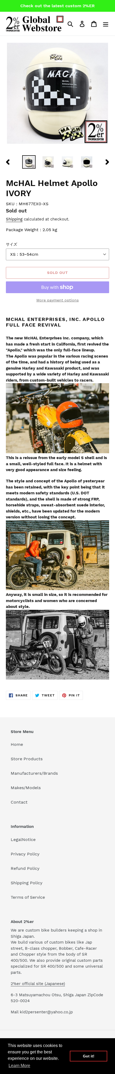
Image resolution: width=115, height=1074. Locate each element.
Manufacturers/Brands (34, 773)
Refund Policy (25, 868)
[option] (29, 162)
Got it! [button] (88, 1056)
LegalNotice (23, 839)
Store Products (27, 758)
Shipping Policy (27, 882)
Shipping (14, 219)
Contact (19, 802)
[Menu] (106, 24)
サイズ (11, 244)
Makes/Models (26, 787)
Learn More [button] (19, 1065)
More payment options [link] (57, 300)
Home (17, 744)
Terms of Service (28, 897)
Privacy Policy (25, 853)
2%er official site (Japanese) (38, 983)
